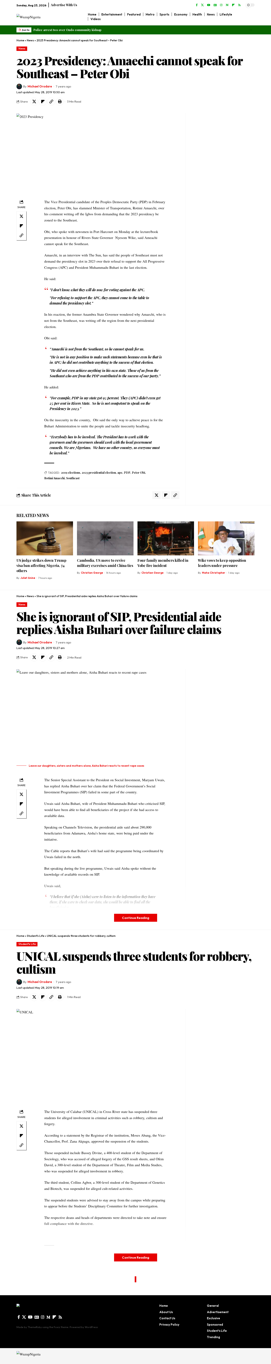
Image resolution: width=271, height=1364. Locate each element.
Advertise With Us (64, 5)
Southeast (73, 478)
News (30, 40)
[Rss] (239, 5)
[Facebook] (197, 5)
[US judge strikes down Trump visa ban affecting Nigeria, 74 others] (44, 538)
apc (119, 472)
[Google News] (215, 5)
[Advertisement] (212, 173)
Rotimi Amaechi (54, 478)
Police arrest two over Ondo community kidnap (67, 30)
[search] (252, 17)
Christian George (92, 572)
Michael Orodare (40, 86)
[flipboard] (233, 5)
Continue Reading (135, 918)
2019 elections (70, 472)
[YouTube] (208, 5)
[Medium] (227, 5)
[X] (202, 5)
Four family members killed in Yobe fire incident (162, 563)
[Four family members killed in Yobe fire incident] (165, 538)
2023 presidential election (99, 472)
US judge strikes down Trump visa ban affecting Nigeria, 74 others (41, 565)
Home (20, 40)
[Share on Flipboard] (43, 102)
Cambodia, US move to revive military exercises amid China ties (105, 563)
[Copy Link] (51, 102)
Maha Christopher (213, 572)
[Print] (60, 102)
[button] (250, 30)
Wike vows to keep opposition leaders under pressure (222, 563)
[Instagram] (221, 5)
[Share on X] (34, 102)
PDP (127, 472)
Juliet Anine (27, 577)
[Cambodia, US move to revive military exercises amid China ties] (105, 538)
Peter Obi (138, 472)
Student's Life (35, 936)
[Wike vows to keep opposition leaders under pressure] (226, 538)
